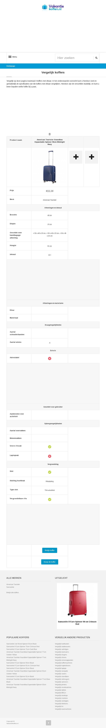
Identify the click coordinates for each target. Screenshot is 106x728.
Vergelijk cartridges (61, 649)
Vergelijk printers (61, 685)
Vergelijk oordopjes (61, 701)
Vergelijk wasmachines (63, 709)
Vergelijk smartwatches (63, 687)
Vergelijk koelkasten (62, 644)
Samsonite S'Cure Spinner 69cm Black (20, 663)
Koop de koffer (50, 562)
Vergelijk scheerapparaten (64, 660)
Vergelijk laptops (60, 668)
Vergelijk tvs (59, 706)
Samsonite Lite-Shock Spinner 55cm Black (21, 644)
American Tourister (13, 584)
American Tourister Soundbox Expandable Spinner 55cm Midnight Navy (50, 142)
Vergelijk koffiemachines (63, 663)
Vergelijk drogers (61, 655)
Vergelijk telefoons (61, 704)
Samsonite (10, 587)
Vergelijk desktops (61, 695)
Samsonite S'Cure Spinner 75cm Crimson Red (22, 646)
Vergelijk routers (60, 674)
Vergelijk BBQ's (60, 693)
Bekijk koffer (50, 550)
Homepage (10, 66)
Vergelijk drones (60, 657)
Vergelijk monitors (61, 698)
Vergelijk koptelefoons (62, 666)
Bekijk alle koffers (12, 592)
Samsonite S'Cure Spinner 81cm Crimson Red (22, 666)
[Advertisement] (53, 34)
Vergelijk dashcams (62, 652)
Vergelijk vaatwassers (62, 646)
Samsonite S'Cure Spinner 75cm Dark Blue (21, 649)
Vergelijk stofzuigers (62, 679)
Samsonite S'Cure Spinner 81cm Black (20, 676)
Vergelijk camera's (61, 682)
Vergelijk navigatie (61, 671)
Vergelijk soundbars (62, 676)
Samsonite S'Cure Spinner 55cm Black (20, 668)
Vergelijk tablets (60, 690)
